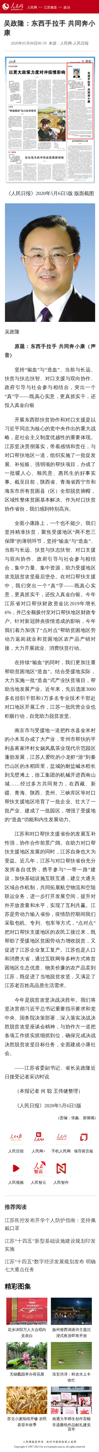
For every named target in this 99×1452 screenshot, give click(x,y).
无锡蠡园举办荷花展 (27, 1374)
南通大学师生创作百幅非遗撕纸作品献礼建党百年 (71, 1424)
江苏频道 (50, 7)
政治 (67, 7)
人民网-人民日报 (74, 43)
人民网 (32, 7)
